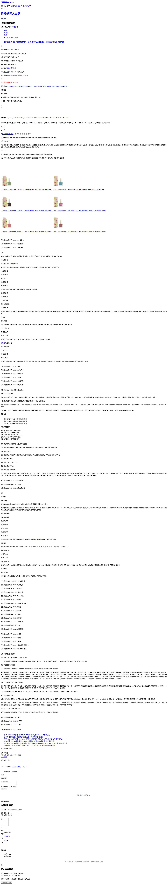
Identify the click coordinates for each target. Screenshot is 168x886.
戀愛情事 (14, 771)
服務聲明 (100, 861)
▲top (2, 774)
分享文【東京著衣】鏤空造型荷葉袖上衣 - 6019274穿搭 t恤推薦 (23, 737)
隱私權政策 (94, 861)
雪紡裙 (38, 539)
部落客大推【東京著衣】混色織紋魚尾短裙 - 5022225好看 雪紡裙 (34, 42)
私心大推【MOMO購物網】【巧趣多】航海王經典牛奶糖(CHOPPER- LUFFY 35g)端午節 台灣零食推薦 (35, 743)
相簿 (5, 30)
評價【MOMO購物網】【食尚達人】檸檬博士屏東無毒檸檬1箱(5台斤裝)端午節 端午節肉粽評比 (33, 739)
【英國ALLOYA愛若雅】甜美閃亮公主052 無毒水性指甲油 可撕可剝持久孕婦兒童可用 (79, 231)
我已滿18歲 (4, 882)
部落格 (6, 32)
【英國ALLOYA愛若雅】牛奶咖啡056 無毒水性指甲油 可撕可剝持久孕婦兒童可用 (26, 210)
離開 (10, 882)
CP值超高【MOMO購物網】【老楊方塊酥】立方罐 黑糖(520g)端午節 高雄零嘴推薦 (29, 745)
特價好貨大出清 (10, 13)
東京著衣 (10, 68)
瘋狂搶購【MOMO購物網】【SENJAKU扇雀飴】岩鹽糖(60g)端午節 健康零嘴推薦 (29, 741)
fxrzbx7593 (4, 757)
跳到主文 (3, 18)
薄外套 (3, 343)
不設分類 (15, 27)
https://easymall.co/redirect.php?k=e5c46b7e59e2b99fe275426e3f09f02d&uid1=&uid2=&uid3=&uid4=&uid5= (38, 86)
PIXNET (71, 861)
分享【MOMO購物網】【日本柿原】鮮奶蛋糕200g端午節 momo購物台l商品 (27, 735)
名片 (5, 35)
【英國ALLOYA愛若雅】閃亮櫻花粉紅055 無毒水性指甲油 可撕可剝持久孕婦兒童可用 (79, 210)
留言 (18, 766)
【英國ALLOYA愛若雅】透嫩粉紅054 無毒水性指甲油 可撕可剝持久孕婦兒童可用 (26, 231)
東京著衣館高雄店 (7, 134)
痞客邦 (14, 766)
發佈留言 (3, 788)
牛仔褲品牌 (8, 263)
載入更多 (3, 778)
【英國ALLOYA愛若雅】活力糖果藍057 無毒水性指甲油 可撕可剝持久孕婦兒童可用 (78, 190)
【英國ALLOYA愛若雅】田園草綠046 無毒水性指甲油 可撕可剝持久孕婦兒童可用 (26, 190)
